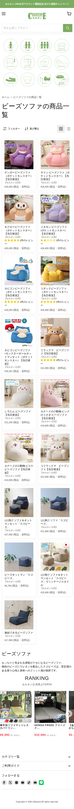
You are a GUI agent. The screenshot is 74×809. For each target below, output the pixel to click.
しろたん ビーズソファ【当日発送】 (17, 413)
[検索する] (67, 28)
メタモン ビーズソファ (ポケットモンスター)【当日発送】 (54, 230)
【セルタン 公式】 (12, 182)
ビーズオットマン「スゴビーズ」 (18, 576)
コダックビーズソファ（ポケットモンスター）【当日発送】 (55, 292)
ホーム (5, 97)
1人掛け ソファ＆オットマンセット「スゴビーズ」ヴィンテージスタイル (55, 580)
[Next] (68, 713)
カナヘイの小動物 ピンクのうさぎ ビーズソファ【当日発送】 (55, 415)
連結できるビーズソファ (18, 633)
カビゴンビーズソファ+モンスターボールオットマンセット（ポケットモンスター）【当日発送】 (18, 357)
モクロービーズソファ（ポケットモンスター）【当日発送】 (18, 230)
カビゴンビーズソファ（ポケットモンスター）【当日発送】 (18, 292)
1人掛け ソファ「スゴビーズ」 (54, 522)
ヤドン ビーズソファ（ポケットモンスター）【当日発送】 (55, 176)
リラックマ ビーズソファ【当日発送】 (55, 352)
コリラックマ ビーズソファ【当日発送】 (55, 467)
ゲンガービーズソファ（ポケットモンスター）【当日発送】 (18, 176)
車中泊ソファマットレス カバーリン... (14, 726)
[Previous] (5, 713)
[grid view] (61, 129)
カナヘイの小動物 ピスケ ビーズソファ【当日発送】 (18, 469)
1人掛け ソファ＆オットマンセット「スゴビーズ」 (18, 524)
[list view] (68, 129)
